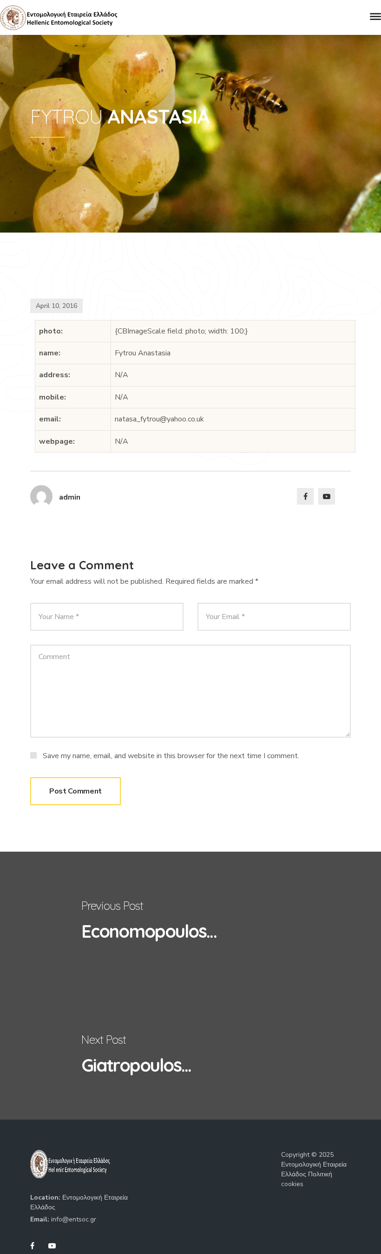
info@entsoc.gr (73, 1219)
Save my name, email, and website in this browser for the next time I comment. (171, 755)
